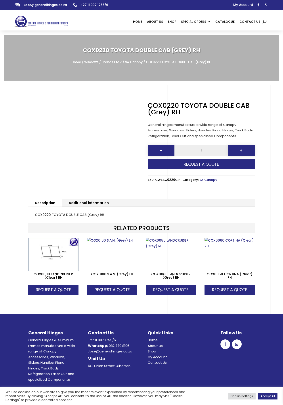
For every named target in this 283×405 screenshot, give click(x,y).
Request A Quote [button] (53, 289)
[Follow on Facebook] (258, 5)
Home (76, 62)
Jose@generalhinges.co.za (45, 5)
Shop (152, 351)
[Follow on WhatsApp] (266, 5)
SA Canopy (134, 62)
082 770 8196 (119, 345)
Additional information (89, 203)
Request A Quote (201, 164)
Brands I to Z (112, 62)
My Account (157, 357)
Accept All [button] (267, 396)
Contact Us (157, 362)
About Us (155, 345)
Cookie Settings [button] (241, 396)
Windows (91, 62)
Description (45, 203)
